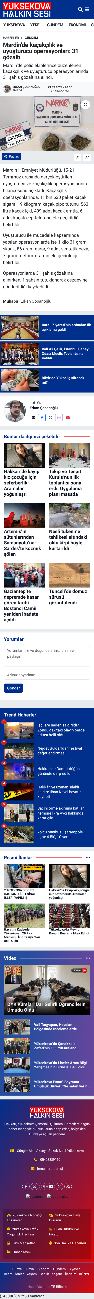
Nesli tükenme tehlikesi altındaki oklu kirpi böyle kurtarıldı (68, 540)
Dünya (17, 1269)
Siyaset (74, 1269)
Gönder (13, 688)
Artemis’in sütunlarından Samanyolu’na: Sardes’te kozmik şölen (22, 543)
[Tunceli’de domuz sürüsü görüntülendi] (69, 575)
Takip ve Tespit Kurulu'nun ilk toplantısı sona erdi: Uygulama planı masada (65, 483)
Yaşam (31, 1274)
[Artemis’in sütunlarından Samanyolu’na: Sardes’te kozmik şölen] (24, 515)
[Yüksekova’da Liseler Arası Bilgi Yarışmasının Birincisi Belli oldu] (17, 1064)
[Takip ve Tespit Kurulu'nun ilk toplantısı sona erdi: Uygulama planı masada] (69, 455)
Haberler (11, 38)
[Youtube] (67, 417)
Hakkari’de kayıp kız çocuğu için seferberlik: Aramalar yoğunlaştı (21, 483)
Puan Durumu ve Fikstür (64, 1231)
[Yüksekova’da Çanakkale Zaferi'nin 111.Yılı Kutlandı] (17, 1045)
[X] (34, 1186)
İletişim (70, 1274)
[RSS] (68, 1186)
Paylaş (14, 156)
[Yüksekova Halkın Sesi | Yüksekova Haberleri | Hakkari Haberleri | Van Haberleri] (27, 9)
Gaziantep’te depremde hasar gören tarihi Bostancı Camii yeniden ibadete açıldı (21, 606)
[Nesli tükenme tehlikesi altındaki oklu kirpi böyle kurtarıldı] (69, 515)
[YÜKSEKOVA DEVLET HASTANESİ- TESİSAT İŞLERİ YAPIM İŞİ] (24, 876)
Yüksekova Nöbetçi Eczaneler (24, 1217)
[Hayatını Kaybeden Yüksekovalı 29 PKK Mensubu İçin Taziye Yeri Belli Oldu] (24, 915)
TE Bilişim (59, 1287)
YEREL (36, 24)
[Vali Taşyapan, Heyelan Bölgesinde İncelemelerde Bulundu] (17, 1026)
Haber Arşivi (22, 1252)
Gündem (31, 38)
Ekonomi (43, 1269)
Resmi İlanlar (14, 1274)
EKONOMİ (77, 24)
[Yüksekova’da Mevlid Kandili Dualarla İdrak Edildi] (69, 915)
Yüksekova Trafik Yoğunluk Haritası (23, 1231)
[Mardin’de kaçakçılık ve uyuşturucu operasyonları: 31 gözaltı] (47, 123)
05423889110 (50, 1160)
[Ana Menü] (87, 9)
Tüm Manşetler (23, 1243)
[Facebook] (42, 417)
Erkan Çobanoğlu (44, 408)
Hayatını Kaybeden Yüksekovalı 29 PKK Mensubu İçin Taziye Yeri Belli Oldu (22, 935)
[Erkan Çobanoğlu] (15, 410)
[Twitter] (50, 417)
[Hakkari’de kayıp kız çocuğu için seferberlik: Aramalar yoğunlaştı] (24, 455)
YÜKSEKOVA (14, 24)
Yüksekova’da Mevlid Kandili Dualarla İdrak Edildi (69, 931)
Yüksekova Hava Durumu (65, 1217)
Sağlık (44, 1274)
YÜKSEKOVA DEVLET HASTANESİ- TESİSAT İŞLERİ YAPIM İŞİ (20, 894)
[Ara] (80, 9)
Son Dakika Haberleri (70, 1243)
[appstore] (34, 1197)
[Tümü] (88, 857)
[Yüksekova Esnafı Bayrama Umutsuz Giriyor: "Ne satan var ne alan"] (17, 1084)
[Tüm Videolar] (88, 958)
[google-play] (57, 1197)
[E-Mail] (33, 417)
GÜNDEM (55, 24)
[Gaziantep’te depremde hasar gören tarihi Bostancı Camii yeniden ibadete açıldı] (24, 575)
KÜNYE (84, 1274)
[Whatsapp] (59, 1186)
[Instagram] (59, 417)
